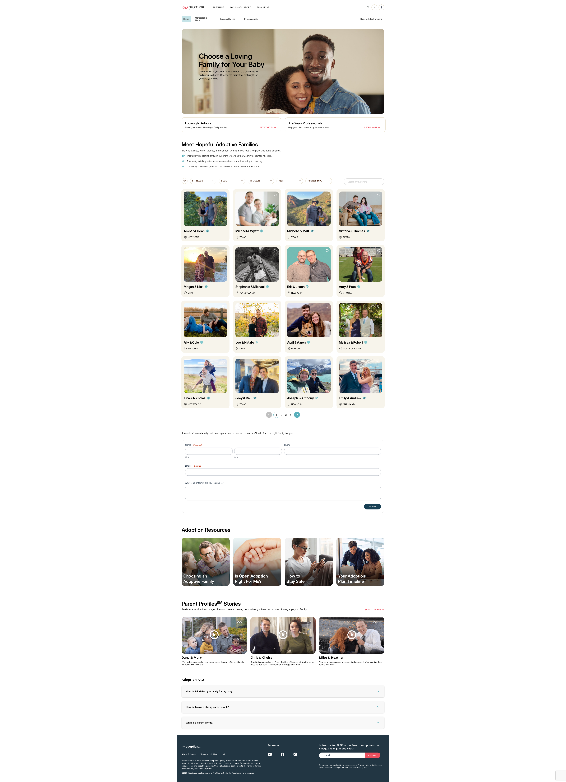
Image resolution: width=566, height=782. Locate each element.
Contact (193, 754)
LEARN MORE (370, 127)
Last (236, 457)
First (187, 457)
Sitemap (204, 754)
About (184, 754)
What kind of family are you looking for (204, 482)
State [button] (224, 180)
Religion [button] (255, 180)
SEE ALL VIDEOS (373, 609)
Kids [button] (281, 180)
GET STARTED (266, 127)
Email (193, 465)
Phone (287, 444)
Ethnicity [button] (197, 180)
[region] (283, 19)
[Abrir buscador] (367, 7)
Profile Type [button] (315, 180)
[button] (269, 415)
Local (222, 754)
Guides (213, 754)
